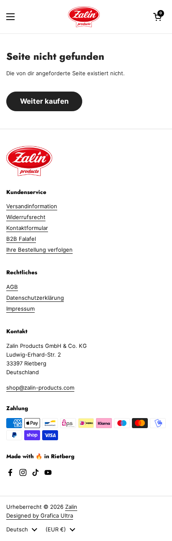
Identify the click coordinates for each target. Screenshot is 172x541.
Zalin (71, 506)
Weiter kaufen (44, 101)
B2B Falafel (21, 238)
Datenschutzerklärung (35, 297)
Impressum (20, 308)
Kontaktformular (27, 228)
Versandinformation (31, 206)
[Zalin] (84, 16)
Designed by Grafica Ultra (39, 515)
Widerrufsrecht (26, 217)
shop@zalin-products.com (40, 387)
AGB (12, 286)
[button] (157, 16)
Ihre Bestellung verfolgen (39, 249)
